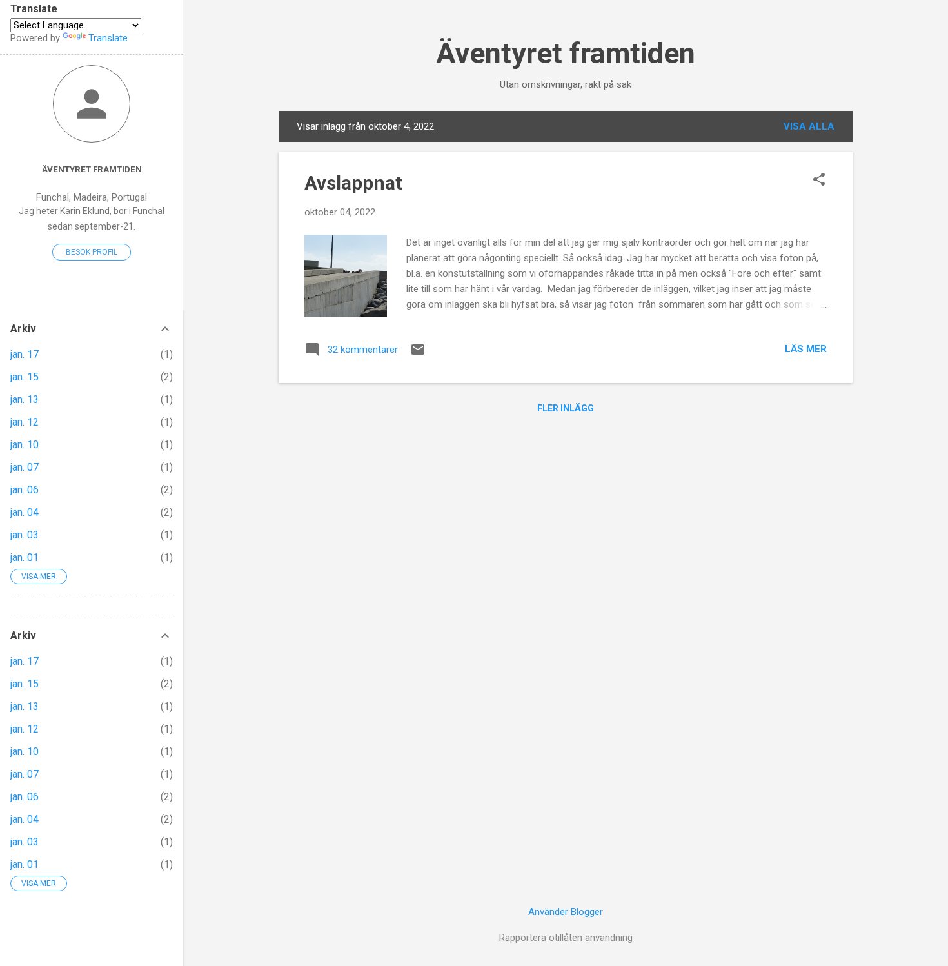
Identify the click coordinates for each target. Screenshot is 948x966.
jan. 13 (24, 399)
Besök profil (91, 252)
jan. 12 (24, 422)
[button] (819, 181)
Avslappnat (353, 183)
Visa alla (809, 126)
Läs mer (806, 349)
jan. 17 (24, 354)
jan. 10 (24, 445)
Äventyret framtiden (565, 53)
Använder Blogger (565, 912)
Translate (108, 38)
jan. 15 (24, 377)
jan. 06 (24, 490)
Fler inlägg (565, 408)
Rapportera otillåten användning (566, 937)
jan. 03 (24, 535)
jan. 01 (24, 557)
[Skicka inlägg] (418, 354)
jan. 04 (24, 512)
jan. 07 (24, 467)
